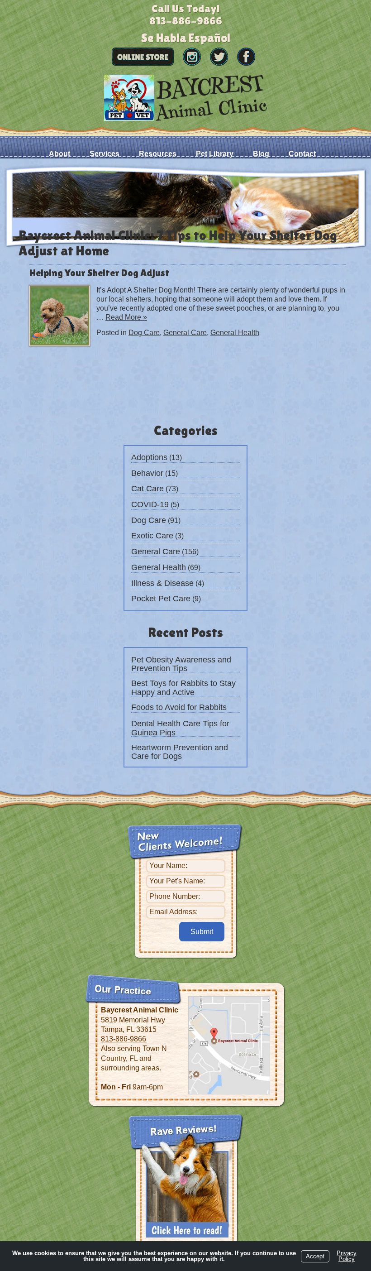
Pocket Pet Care (160, 598)
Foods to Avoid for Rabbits (179, 707)
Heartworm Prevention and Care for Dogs (179, 752)
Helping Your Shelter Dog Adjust (99, 272)
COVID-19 (150, 504)
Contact (302, 154)
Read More (126, 317)
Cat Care (147, 488)
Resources (157, 154)
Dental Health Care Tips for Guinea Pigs (180, 728)
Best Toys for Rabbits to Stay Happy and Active (183, 688)
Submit (201, 931)
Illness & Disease (162, 583)
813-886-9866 (123, 1039)
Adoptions (149, 457)
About (59, 154)
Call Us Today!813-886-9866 (185, 14)
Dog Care (148, 520)
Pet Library (214, 154)
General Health (158, 567)
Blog (261, 154)
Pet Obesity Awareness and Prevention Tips (181, 664)
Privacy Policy (347, 1256)
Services (104, 154)
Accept (315, 1256)
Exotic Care (152, 535)
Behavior (147, 473)
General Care (155, 551)
